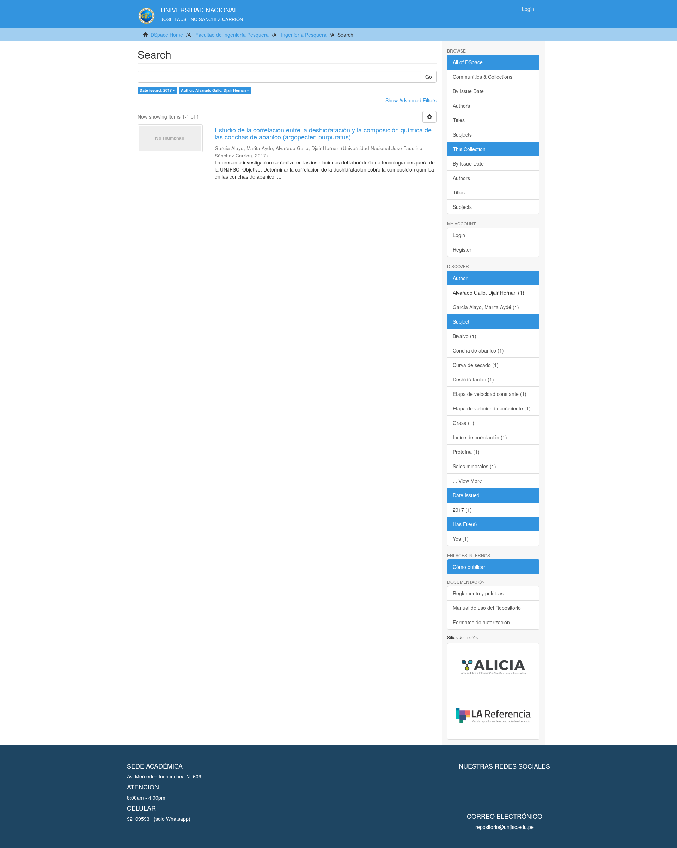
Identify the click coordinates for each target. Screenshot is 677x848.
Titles (459, 120)
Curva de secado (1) (476, 364)
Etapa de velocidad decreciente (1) (492, 408)
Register (462, 249)
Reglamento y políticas (478, 593)
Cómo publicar (469, 566)
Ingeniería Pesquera (304, 34)
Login (459, 235)
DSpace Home (167, 34)
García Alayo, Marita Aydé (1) (486, 307)
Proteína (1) (466, 451)
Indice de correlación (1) (480, 437)
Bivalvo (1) (464, 335)
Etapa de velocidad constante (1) (489, 393)
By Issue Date (468, 91)
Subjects (462, 134)
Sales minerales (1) (474, 466)
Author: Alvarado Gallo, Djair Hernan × (215, 90)
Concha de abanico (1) (478, 350)
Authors (461, 105)
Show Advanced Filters (411, 100)
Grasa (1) (463, 422)
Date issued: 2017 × (157, 90)
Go (428, 76)
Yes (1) (461, 538)
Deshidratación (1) (473, 379)
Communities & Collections (482, 76)
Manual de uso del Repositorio (487, 607)
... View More (467, 480)
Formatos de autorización (481, 622)
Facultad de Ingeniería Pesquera (232, 34)
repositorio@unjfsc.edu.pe (504, 826)
